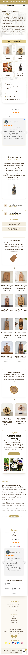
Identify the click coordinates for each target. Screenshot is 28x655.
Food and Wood (14, 110)
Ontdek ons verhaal (14, 37)
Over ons (14, 618)
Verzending (14, 622)
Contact (14, 616)
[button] (24, 5)
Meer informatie (14, 453)
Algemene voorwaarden (9, 650)
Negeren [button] (14, 2)
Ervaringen (14, 620)
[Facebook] (12, 636)
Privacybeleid (20, 650)
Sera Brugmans (13, 122)
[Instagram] (15, 636)
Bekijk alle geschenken (14, 41)
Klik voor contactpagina (14, 610)
